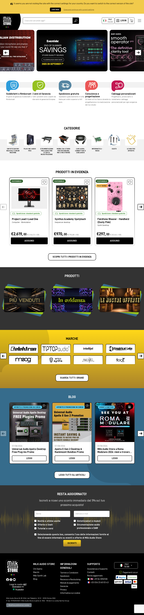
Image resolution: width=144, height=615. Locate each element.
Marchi (36, 572)
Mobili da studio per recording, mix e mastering (63, 150)
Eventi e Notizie (106, 407)
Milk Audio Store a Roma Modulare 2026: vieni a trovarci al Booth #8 (113, 450)
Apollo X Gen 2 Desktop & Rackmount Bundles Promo (69, 450)
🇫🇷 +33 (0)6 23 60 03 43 (98, 582)
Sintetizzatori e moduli (89, 521)
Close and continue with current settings (79, 9)
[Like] (44, 182)
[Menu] (139, 20)
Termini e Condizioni (69, 573)
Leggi (29, 458)
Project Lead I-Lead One (25, 219)
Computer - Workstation (21, 222)
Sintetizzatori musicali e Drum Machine (12, 150)
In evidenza (72, 300)
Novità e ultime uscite (49, 521)
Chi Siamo (37, 569)
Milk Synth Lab (39, 576)
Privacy (63, 589)
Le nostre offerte (120, 300)
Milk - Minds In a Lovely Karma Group (55, 601)
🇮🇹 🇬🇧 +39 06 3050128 (97, 579)
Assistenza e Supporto (97, 569)
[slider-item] (72, 50)
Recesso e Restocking (70, 579)
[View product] (29, 197)
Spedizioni (64, 576)
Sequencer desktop (62, 222)
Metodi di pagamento (69, 583)
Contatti (90, 572)
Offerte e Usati (45, 525)
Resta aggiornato (95, 576)
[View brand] (23, 348)
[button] (138, 51)
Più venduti (24, 300)
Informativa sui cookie (70, 593)
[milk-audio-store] (7, 22)
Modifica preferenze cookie (19, 605)
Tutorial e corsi (45, 528)
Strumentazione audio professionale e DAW (88, 526)
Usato (114, 149)
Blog (35, 579)
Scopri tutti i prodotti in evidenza (72, 257)
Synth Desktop (103, 225)
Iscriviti (72, 543)
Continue (55, 9)
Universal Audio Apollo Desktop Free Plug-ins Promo (29, 450)
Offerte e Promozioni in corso (27, 407)
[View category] (13, 140)
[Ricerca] (76, 20)
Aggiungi (29, 241)
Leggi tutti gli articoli (72, 475)
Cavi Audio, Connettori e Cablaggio (80, 150)
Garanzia (64, 586)
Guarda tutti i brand (72, 378)
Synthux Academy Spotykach (70, 219)
